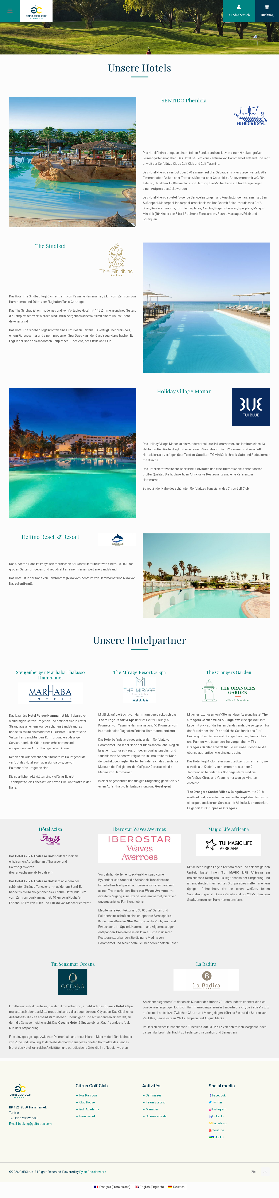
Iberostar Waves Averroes (139, 829)
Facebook (219, 1095)
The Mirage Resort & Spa (139, 672)
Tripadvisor (220, 1123)
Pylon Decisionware (92, 1172)
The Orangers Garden (228, 672)
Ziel (253, 1172)
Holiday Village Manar (184, 391)
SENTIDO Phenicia (184, 100)
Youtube (218, 1130)
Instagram (219, 1109)
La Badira (206, 964)
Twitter (217, 1102)
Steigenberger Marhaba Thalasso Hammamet (50, 674)
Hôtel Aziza (50, 829)
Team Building (155, 1102)
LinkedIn (218, 1116)
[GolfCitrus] (36, 12)
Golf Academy (89, 1109)
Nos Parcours (88, 1095)
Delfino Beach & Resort (50, 536)
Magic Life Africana (228, 829)
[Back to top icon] (265, 1171)
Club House (87, 1102)
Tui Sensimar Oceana (73, 964)
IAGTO (219, 1137)
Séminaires (154, 1095)
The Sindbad (50, 245)
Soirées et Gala (156, 1116)
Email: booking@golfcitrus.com (30, 1123)
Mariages (152, 1109)
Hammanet (87, 1116)
